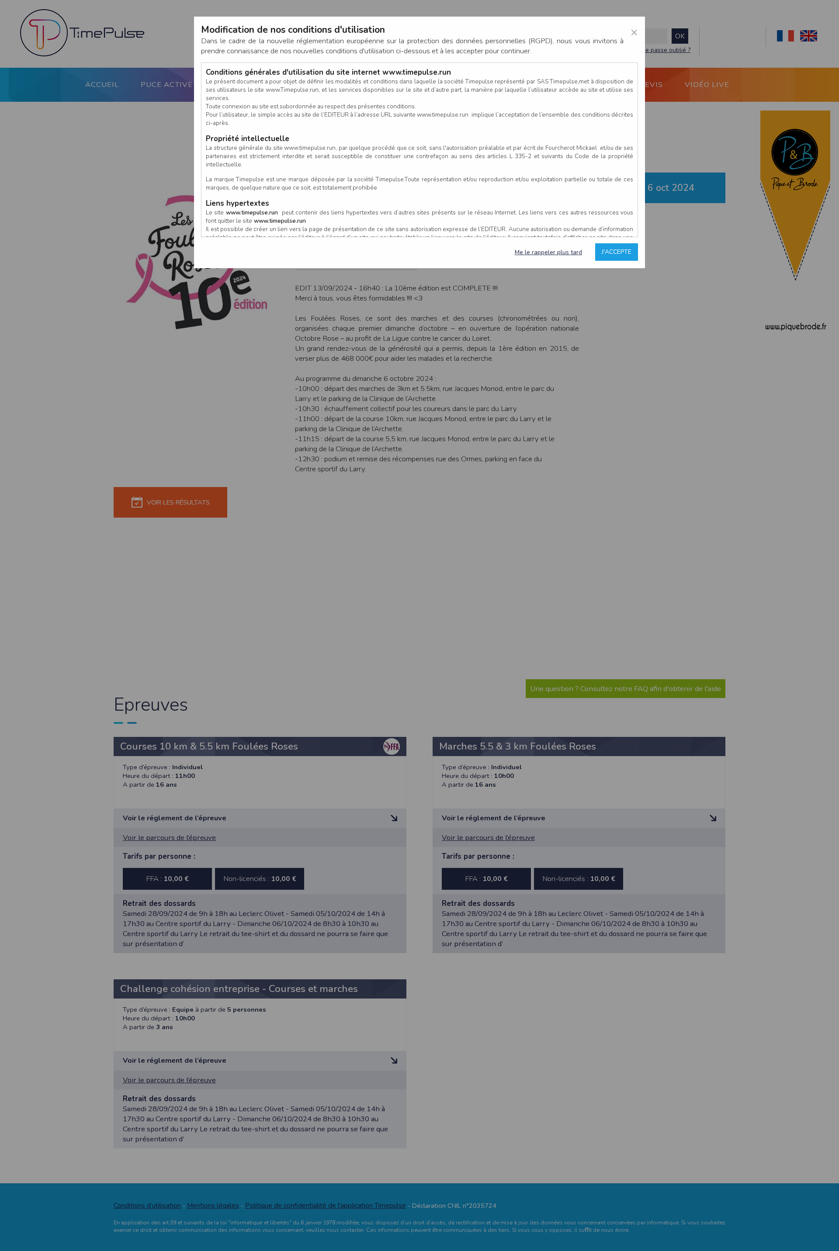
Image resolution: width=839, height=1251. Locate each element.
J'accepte (616, 252)
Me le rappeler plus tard (548, 252)
